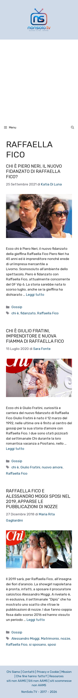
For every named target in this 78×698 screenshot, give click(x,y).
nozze (65, 638)
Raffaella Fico (48, 313)
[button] (72, 127)
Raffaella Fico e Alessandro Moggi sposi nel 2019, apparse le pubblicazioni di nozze (38, 498)
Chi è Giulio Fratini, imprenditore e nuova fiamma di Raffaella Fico (35, 336)
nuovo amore (52, 467)
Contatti (28, 672)
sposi (52, 644)
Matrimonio (50, 638)
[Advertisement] (39, 80)
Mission (66, 672)
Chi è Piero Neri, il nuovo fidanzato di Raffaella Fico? (34, 171)
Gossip (16, 307)
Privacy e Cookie (48, 672)
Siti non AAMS (38, 681)
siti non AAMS (16, 681)
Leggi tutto (35, 295)
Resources (56, 676)
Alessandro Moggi (25, 638)
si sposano (37, 644)
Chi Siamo (13, 672)
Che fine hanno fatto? (31, 676)
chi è (15, 313)
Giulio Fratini (30, 467)
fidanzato (28, 313)
